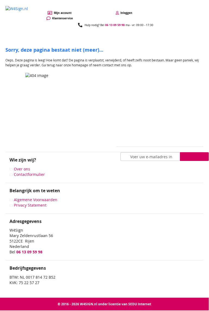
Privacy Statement (30, 205)
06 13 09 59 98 (115, 25)
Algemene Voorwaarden (35, 199)
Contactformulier (29, 174)
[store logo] (16, 11)
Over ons (22, 169)
